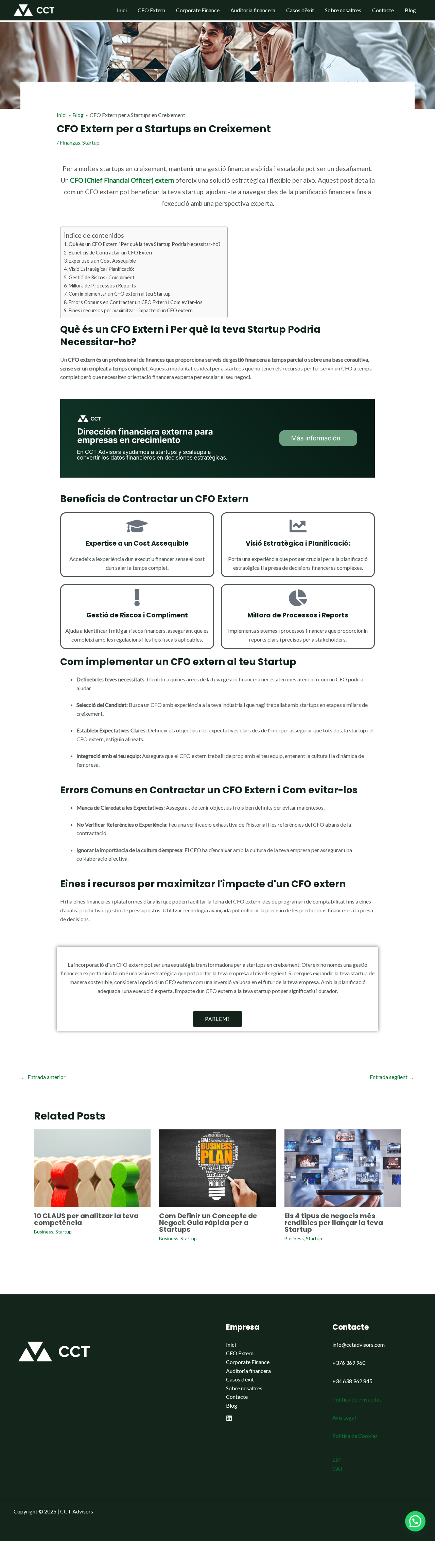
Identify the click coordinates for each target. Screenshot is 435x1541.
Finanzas (70, 142)
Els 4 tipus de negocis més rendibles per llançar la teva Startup (333, 1222)
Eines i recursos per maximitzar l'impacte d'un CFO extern (131, 310)
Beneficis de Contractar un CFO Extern (111, 252)
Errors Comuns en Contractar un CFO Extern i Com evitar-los (136, 302)
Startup (91, 142)
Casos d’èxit (300, 10)
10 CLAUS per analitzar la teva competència (86, 1219)
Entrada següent (392, 1077)
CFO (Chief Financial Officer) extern (122, 180)
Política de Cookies (355, 1435)
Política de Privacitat (356, 1399)
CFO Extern (151, 10)
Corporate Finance (198, 10)
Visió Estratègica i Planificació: (101, 269)
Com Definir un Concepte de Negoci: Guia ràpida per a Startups (208, 1222)
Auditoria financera (252, 10)
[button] (415, 1521)
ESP (337, 1459)
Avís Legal (344, 1417)
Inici (122, 10)
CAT (337, 1468)
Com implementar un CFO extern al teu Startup (120, 294)
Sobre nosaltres (343, 10)
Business (43, 1232)
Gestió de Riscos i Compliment (102, 277)
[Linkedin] (229, 1418)
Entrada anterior (43, 1077)
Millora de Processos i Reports (102, 285)
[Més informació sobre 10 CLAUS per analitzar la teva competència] (92, 1167)
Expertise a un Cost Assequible (102, 261)
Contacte (383, 10)
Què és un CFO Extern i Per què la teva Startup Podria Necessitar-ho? (145, 244)
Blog (410, 10)
